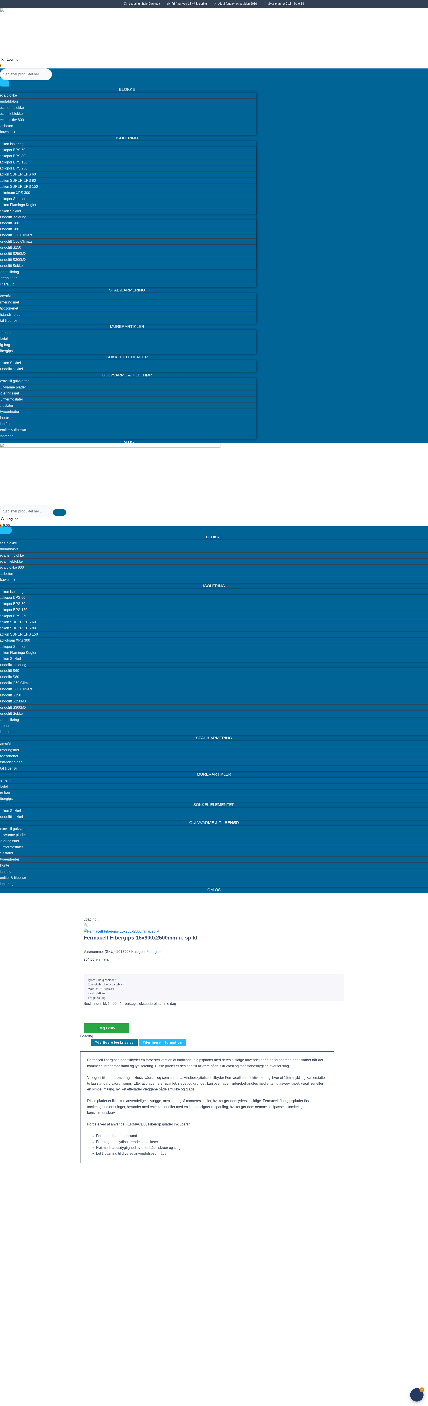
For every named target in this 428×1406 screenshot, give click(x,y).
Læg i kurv (106, 1028)
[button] (86, 925)
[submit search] (59, 75)
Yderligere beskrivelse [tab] (114, 1042)
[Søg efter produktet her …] (26, 74)
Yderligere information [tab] (162, 1042)
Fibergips (153, 952)
